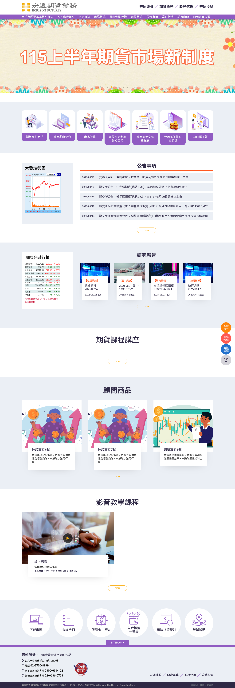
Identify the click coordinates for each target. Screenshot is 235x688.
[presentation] (7, 56)
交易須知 (84, 17)
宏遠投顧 (206, 7)
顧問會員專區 (201, 17)
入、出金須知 (65, 17)
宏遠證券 (146, 7)
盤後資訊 (136, 17)
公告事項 (152, 17)
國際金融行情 (118, 17)
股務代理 (186, 7)
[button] (108, 87)
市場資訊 (100, 17)
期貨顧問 (183, 17)
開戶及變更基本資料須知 (37, 17)
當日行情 (167, 17)
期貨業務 (166, 7)
